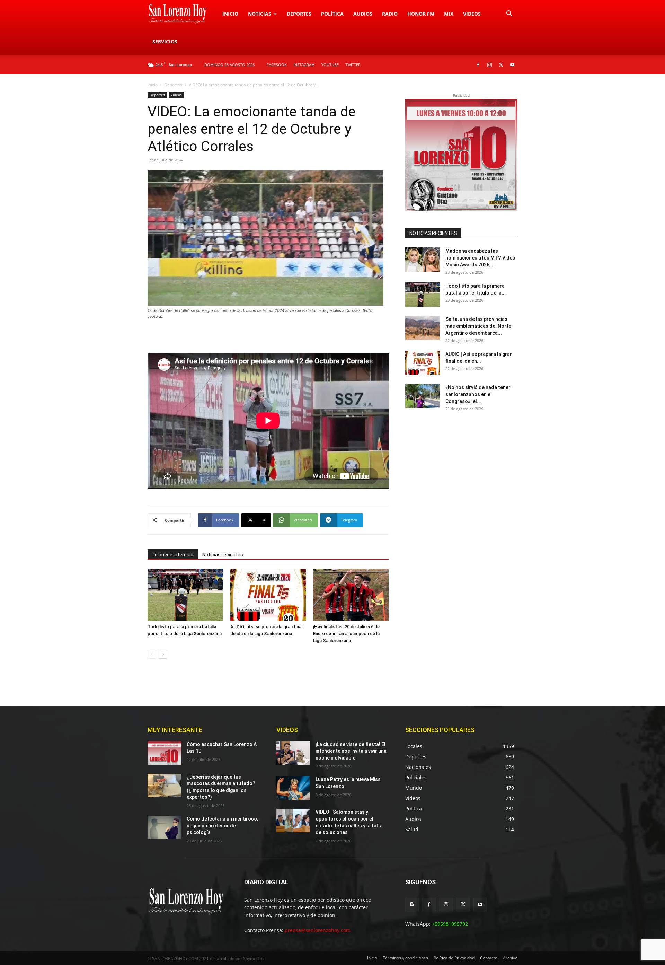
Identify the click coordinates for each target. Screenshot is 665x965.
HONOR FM (420, 13)
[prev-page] (152, 654)
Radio (390, 13)
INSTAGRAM (304, 64)
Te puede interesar (173, 555)
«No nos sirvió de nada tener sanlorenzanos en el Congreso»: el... (478, 394)
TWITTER (353, 64)
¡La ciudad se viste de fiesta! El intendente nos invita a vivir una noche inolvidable (351, 751)
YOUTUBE (330, 64)
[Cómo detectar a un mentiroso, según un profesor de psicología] (164, 827)
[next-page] (163, 654)
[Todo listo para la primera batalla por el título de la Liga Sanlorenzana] (185, 595)
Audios (362, 13)
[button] (509, 14)
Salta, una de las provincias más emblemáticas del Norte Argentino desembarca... (478, 326)
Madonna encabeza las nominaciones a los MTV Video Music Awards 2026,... (480, 257)
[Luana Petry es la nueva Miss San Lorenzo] (293, 788)
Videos (472, 13)
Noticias (259, 13)
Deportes (299, 13)
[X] (501, 64)
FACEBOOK (277, 64)
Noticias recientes (222, 555)
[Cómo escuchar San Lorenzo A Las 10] (164, 753)
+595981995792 (450, 924)
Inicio (230, 13)
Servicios (164, 41)
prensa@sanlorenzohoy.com (318, 930)
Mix (448, 13)
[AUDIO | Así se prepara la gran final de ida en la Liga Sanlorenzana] (268, 595)
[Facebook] (478, 64)
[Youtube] (512, 64)
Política (332, 13)
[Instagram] (489, 64)
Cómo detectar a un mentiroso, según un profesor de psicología (222, 825)
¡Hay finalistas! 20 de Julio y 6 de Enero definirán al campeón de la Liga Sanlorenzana (346, 633)
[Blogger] (412, 904)
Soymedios (253, 959)
